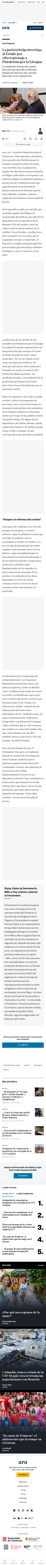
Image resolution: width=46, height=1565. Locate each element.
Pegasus (27, 1065)
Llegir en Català (27, 82)
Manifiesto (23, 1482)
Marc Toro (6, 131)
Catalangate (37, 1065)
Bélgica (6, 1069)
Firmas (23, 1490)
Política (6, 35)
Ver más (41, 1265)
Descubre (6, 1265)
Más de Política (9, 1081)
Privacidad (15, 1527)
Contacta (23, 1502)
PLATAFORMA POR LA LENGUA (12, 1065)
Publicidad (23, 1498)
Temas (23, 1494)
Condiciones (24, 1527)
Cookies (33, 1527)
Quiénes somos (23, 1486)
